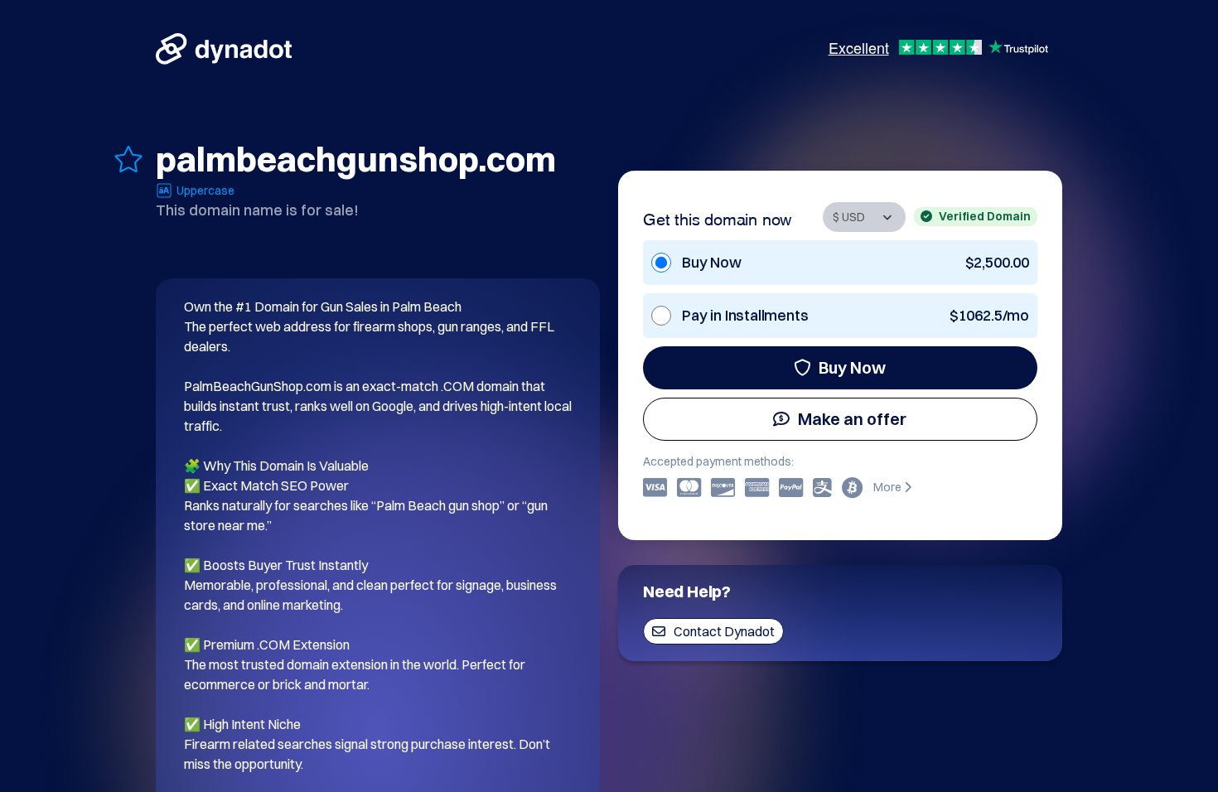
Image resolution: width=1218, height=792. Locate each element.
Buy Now (852, 367)
